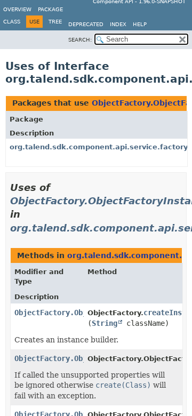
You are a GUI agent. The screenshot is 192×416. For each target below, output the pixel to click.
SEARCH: (80, 40)
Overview (17, 9)
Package (50, 9)
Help (140, 24)
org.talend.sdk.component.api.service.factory (99, 147)
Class (11, 22)
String (104, 323)
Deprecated (85, 24)
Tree (55, 22)
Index (118, 24)
